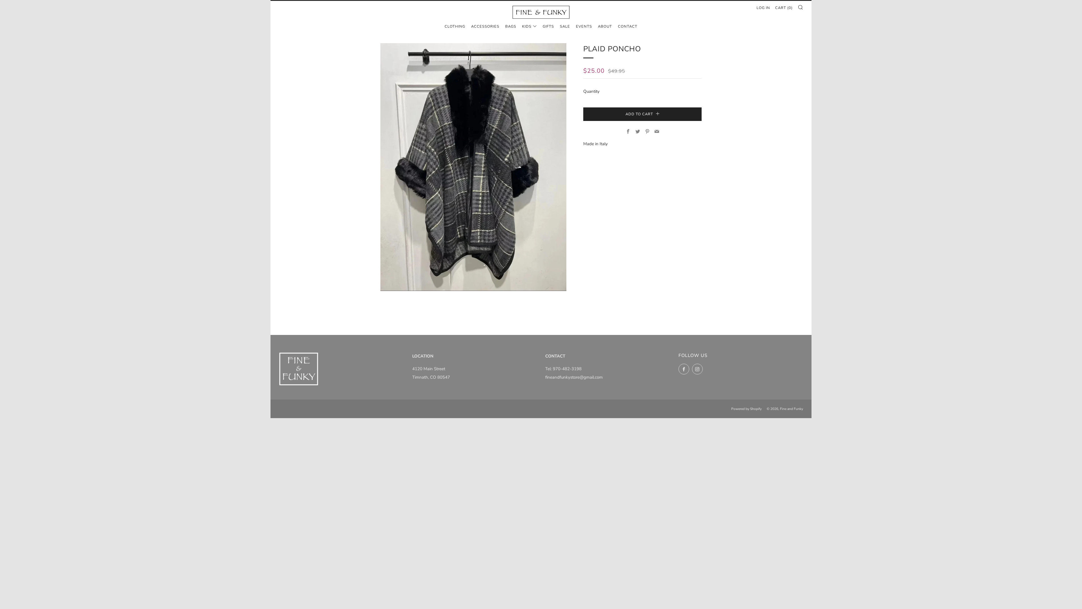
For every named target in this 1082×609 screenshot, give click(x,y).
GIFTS (548, 26)
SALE (565, 26)
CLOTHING (455, 26)
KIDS (526, 26)
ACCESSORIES (485, 26)
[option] (473, 167)
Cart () (784, 7)
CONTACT (627, 26)
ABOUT (605, 26)
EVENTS (584, 26)
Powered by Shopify (746, 409)
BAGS (510, 26)
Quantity (591, 91)
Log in (763, 7)
